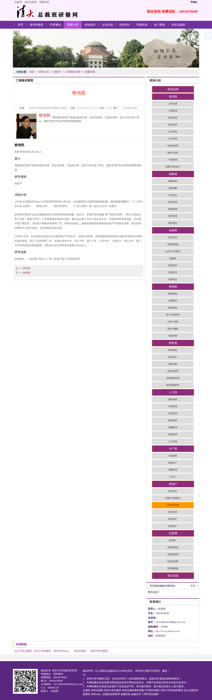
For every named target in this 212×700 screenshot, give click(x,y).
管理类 (173, 96)
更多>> (194, 585)
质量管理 (172, 470)
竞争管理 (172, 216)
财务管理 (172, 118)
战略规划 (172, 181)
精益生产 (172, 463)
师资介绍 (72, 24)
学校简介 (124, 24)
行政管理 (172, 406)
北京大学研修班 (42, 651)
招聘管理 (172, 434)
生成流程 (172, 456)
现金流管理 (172, 371)
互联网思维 (172, 554)
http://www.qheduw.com (168, 631)
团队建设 (172, 399)
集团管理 (172, 209)
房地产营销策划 (172, 498)
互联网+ (173, 540)
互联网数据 (172, 568)
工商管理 (172, 111)
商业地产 (172, 519)
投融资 (172, 258)
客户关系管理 (172, 315)
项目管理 (172, 125)
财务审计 (172, 357)
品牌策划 (172, 301)
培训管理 (172, 413)
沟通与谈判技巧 (172, 167)
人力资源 (172, 441)
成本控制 (172, 364)
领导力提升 (172, 153)
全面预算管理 (172, 378)
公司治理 (172, 104)
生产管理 (172, 139)
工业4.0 (172, 477)
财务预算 (172, 350)
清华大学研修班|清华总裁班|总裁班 (48, 108)
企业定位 (172, 195)
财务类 (173, 343)
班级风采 (142, 24)
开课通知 (55, 24)
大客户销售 (172, 322)
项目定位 (172, 491)
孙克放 (26, 268)
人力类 (173, 392)
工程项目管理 (73, 71)
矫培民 (45, 115)
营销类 (173, 286)
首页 (20, 24)
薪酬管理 (172, 427)
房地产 (57, 71)
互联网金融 (172, 244)
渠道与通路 (172, 329)
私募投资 (172, 279)
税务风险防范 (172, 385)
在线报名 (90, 24)
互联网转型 (172, 547)
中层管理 (172, 160)
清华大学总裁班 (99, 651)
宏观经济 (172, 272)
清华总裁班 (178, 24)
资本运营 (172, 237)
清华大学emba (61, 651)
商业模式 (172, 223)
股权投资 (172, 265)
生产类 (173, 448)
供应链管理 (172, 146)
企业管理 (172, 132)
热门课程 (159, 24)
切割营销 (172, 336)
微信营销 (172, 308)
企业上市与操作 (172, 251)
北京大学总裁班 (23, 651)
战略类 (173, 174)
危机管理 (172, 202)
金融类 (173, 230)
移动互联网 (172, 561)
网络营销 (172, 294)
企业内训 (107, 24)
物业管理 (172, 512)
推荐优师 (173, 89)
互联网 (173, 533)
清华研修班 (36, 24)
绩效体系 (172, 420)
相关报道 (173, 575)
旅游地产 (172, 526)
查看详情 (90, 71)
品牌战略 (172, 188)
